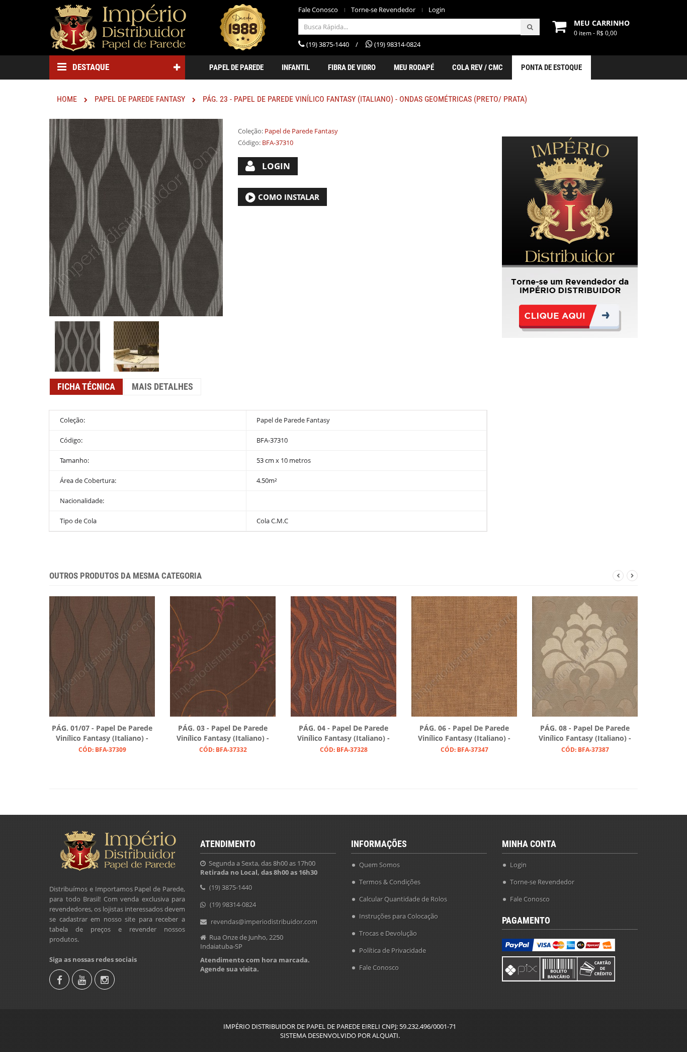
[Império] (117, 28)
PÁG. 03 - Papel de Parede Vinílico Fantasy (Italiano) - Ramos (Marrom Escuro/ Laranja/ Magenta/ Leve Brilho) (223, 733)
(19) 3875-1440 (230, 887)
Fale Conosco (318, 10)
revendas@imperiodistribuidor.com (264, 921)
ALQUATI (385, 1035)
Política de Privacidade (392, 950)
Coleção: (250, 130)
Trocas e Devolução (388, 933)
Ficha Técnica (86, 386)
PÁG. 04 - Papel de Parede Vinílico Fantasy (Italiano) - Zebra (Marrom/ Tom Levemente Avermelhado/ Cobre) (343, 733)
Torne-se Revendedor (383, 10)
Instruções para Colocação (398, 916)
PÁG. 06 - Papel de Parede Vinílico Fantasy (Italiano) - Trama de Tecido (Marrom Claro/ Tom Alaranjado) (464, 733)
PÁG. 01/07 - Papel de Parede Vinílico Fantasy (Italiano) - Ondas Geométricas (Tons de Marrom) (102, 733)
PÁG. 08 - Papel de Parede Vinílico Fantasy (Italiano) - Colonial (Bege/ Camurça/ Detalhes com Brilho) (585, 733)
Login (436, 10)
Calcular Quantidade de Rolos (403, 898)
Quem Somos (379, 864)
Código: (249, 142)
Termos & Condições (389, 881)
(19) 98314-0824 (233, 904)
